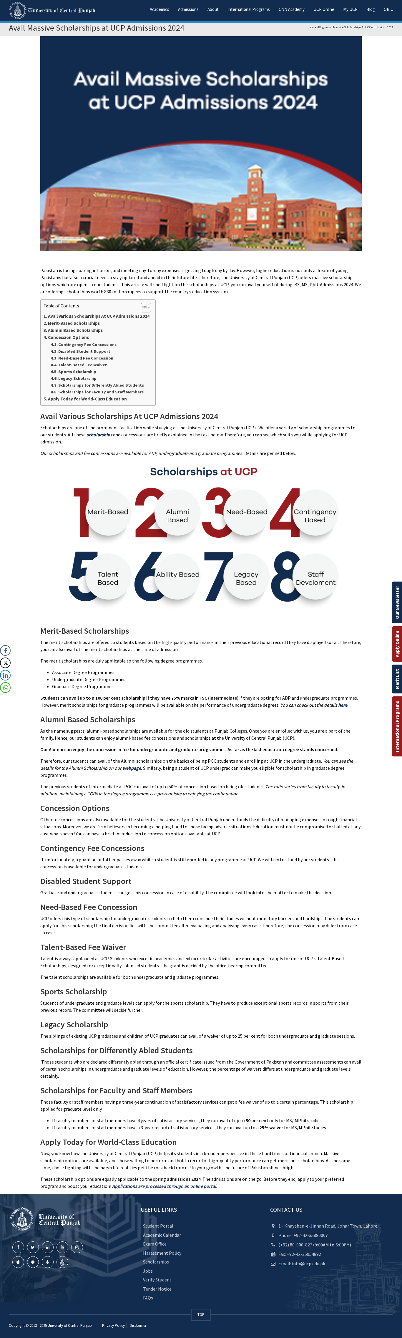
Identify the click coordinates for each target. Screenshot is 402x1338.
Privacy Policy (113, 1325)
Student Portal (158, 1226)
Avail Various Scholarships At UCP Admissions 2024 (98, 316)
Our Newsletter (397, 602)
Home (312, 27)
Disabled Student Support (85, 351)
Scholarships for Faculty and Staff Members (101, 392)
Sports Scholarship (77, 371)
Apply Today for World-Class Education (88, 399)
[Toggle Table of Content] (142, 308)
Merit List (397, 679)
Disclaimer (137, 1325)
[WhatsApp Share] (5, 687)
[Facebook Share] (5, 650)
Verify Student (157, 1280)
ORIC (388, 9)
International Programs (397, 726)
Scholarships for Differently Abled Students (101, 385)
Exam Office (155, 1244)
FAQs (148, 1298)
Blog (370, 9)
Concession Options (69, 337)
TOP (201, 1314)
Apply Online (397, 644)
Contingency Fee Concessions (88, 344)
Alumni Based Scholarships (76, 330)
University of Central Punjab (70, 1325)
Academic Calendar (162, 1235)
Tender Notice (157, 1289)
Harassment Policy (162, 1253)
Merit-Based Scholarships (75, 323)
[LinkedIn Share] (5, 675)
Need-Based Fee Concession (86, 358)
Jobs (148, 1271)
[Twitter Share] (5, 663)
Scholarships (156, 1262)
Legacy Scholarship (77, 378)
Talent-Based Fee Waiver (83, 364)
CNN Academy (292, 9)
